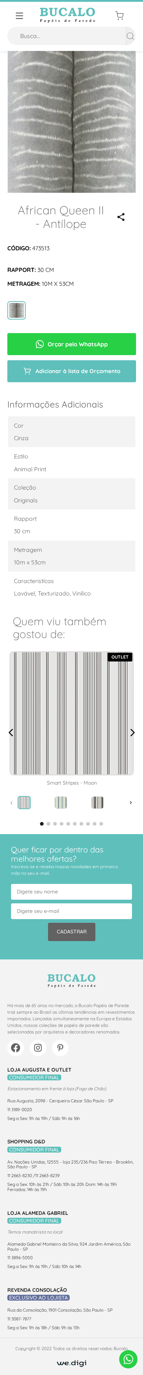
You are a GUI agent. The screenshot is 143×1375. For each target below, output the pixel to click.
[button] (121, 217)
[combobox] (71, 36)
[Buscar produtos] (130, 36)
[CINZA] (16, 311)
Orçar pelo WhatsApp (78, 344)
